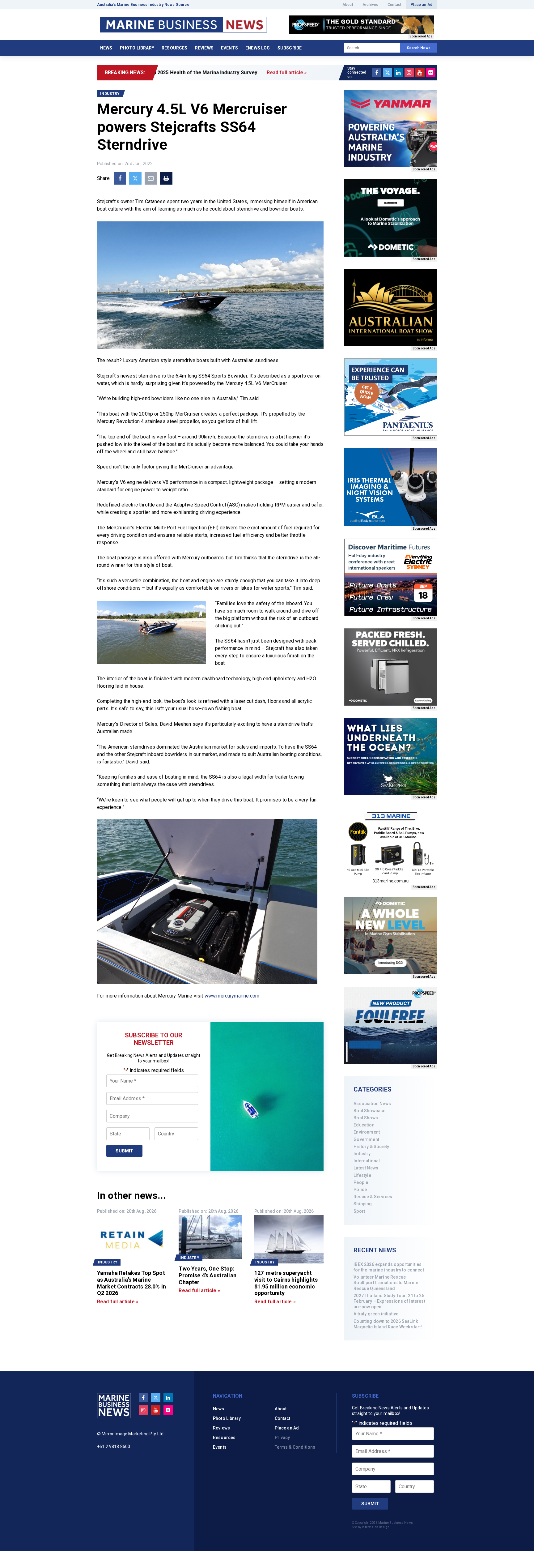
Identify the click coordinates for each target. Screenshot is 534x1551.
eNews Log (257, 47)
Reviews (204, 47)
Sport (359, 1211)
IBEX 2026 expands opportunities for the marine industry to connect (389, 1267)
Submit (124, 1151)
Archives (370, 4)
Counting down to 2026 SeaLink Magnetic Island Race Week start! (388, 1324)
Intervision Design (375, 1527)
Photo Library (137, 47)
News (106, 47)
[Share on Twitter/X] (135, 178)
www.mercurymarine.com (231, 996)
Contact (394, 4)
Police (360, 1189)
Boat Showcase (369, 1110)
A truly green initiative (376, 1313)
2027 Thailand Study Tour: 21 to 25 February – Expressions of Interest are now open (389, 1301)
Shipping (363, 1203)
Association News (372, 1103)
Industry (362, 1153)
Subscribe (290, 47)
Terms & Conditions (295, 1447)
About (347, 4)
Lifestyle (362, 1175)
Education (364, 1124)
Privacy (282, 1437)
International (367, 1160)
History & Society (371, 1146)
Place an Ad (421, 4)
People (361, 1182)
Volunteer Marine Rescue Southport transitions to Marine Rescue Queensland (386, 1283)
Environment (367, 1132)
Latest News (366, 1167)
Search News (418, 48)
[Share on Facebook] (120, 178)
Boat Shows (366, 1117)
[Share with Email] (151, 178)
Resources (174, 47)
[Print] (166, 178)
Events (229, 47)
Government (366, 1139)
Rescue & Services (373, 1196)
